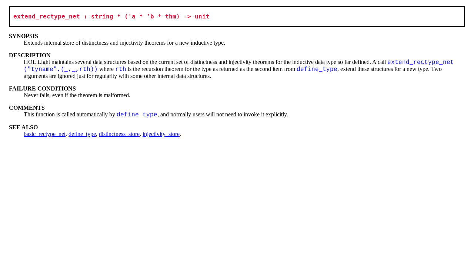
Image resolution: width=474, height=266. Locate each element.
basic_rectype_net (45, 134)
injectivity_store (161, 134)
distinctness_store (119, 134)
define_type (82, 134)
